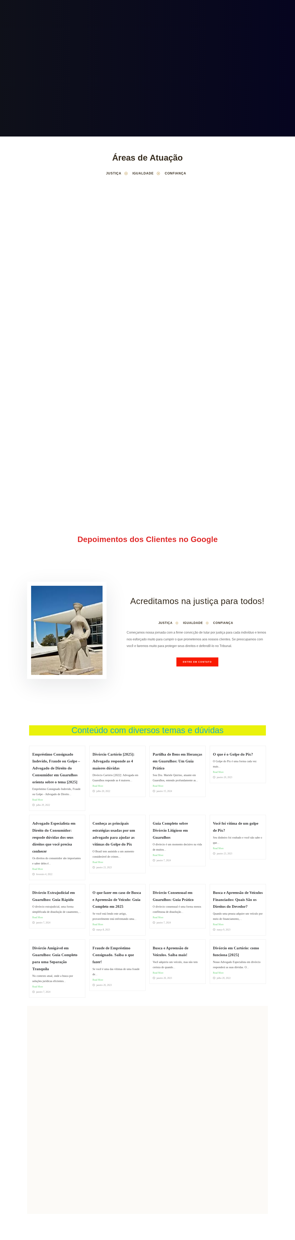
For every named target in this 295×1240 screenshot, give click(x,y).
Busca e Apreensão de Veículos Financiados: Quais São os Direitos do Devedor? (238, 900)
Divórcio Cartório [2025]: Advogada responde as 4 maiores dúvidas (113, 761)
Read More (37, 799)
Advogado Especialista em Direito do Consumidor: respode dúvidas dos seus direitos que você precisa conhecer (53, 837)
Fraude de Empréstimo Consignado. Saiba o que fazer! (113, 955)
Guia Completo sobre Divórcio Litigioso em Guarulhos (170, 830)
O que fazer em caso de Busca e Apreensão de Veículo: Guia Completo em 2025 (117, 900)
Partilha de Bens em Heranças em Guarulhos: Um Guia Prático (177, 761)
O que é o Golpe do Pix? (233, 754)
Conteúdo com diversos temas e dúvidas (147, 730)
